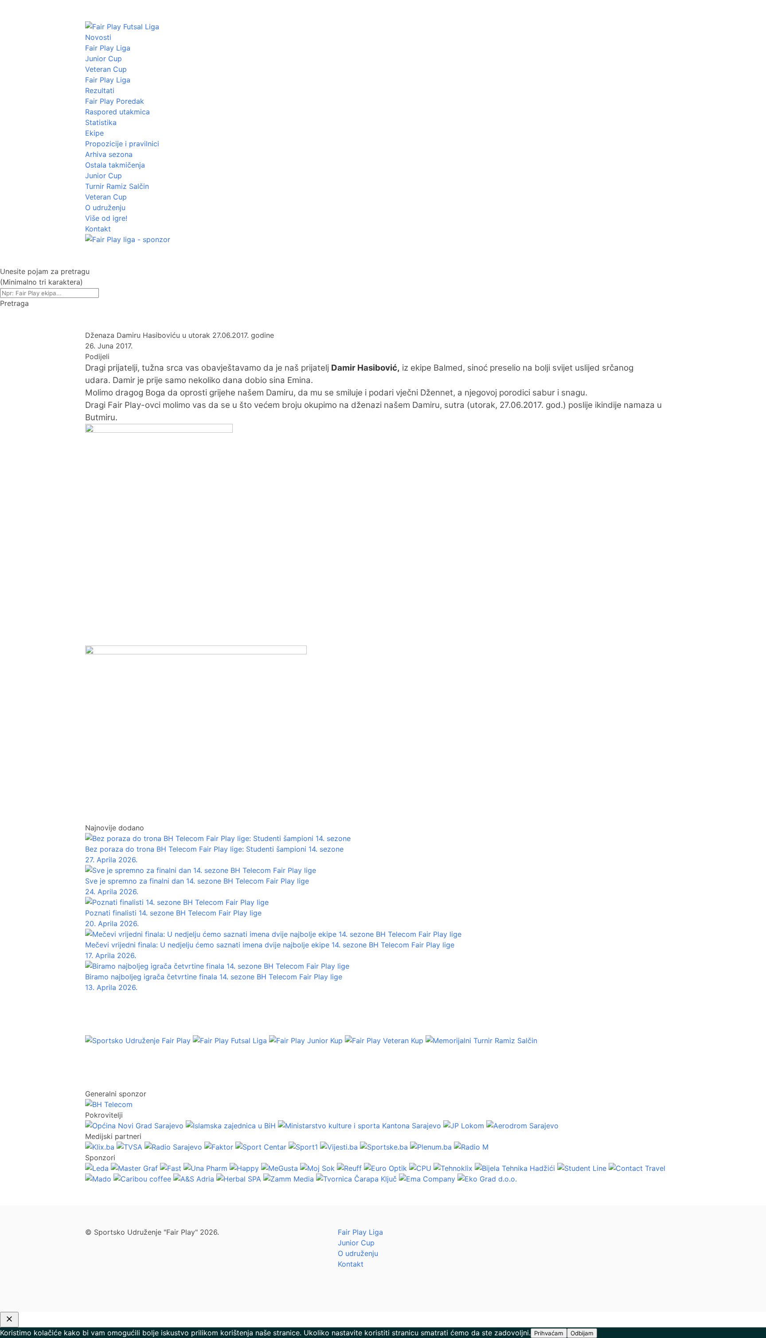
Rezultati (99, 90)
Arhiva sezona (109, 154)
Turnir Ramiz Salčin (117, 186)
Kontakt (98, 228)
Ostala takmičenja (115, 164)
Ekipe (94, 133)
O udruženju (105, 207)
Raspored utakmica (117, 111)
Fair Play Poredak (114, 101)
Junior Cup (103, 58)
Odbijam (582, 1333)
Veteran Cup (106, 69)
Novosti (98, 37)
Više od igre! (106, 218)
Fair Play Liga (107, 47)
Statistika (101, 122)
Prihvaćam (548, 1333)
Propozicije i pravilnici (122, 143)
